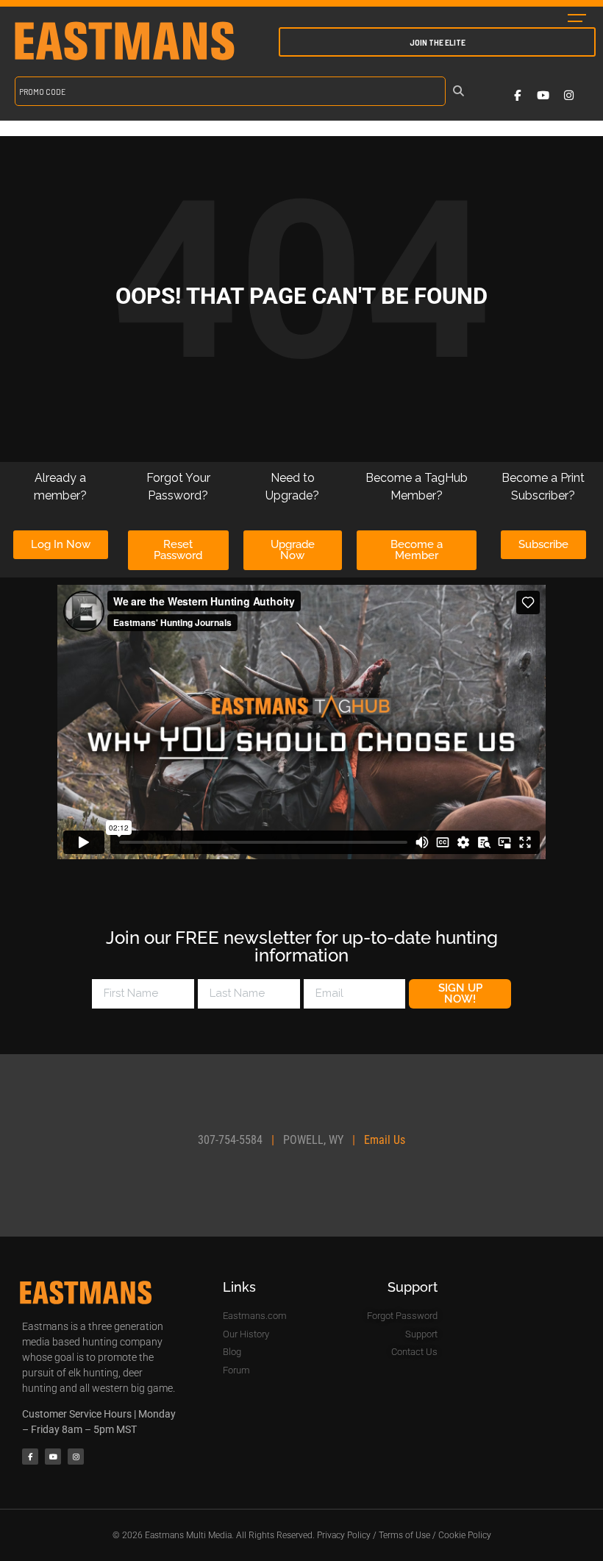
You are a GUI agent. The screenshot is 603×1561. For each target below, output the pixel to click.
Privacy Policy (344, 1535)
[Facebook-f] (517, 95)
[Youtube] (543, 95)
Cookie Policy (464, 1535)
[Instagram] (569, 95)
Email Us (384, 1140)
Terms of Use (404, 1535)
